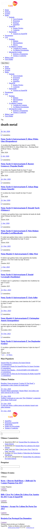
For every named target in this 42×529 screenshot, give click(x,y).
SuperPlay (16, 24)
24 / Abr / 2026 (6, 179)
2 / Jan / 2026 (5, 223)
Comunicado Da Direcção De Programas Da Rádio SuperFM (20, 374)
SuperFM (12, 26)
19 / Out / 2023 (6, 333)
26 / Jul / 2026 (5, 131)
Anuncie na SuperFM (20, 34)
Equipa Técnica (18, 28)
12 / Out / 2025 (6, 246)
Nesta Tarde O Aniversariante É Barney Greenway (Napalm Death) (17, 165)
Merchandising (18, 43)
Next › (11, 355)
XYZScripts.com (30, 527)
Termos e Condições (19, 56)
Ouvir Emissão (18, 19)
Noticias (7, 12)
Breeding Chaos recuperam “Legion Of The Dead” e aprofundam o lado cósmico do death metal (18, 384)
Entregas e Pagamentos (20, 54)
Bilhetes (15, 41)
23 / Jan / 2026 (5, 200)
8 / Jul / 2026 (5, 156)
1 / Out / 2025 (5, 267)
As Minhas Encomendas (21, 50)
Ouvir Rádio (9, 59)
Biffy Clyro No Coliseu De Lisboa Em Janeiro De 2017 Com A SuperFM (20, 495)
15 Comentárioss (6, 364)
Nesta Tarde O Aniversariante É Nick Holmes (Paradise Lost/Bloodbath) (20, 232)
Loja (6, 37)
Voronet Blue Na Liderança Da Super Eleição (15, 363)
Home (7, 10)
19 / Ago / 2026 (6, 389)
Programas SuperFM (11, 423)
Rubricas (16, 23)
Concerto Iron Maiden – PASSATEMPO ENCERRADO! (19, 370)
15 (7, 355)
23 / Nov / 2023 (6, 290)
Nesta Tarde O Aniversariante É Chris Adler (19, 297)
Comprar (4, 489)
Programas (16, 21)
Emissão (11, 17)
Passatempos (9, 35)
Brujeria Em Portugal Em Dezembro (16, 518)
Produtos (12, 39)
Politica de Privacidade (12, 426)
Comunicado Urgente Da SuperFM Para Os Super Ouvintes (20, 366)
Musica (15, 45)
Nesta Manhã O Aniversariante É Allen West (19, 254)
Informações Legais (15, 52)
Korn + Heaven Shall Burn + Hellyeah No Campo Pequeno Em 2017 (18, 482)
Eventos (7, 13)
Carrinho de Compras (20, 48)
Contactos (16, 30)
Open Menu (5, 63)
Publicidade (13, 32)
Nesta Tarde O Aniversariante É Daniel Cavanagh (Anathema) (17, 275)
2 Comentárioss (6, 372)
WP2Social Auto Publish (13, 527)
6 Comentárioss (6, 368)
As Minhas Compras (15, 46)
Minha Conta (9, 57)
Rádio (7, 15)
